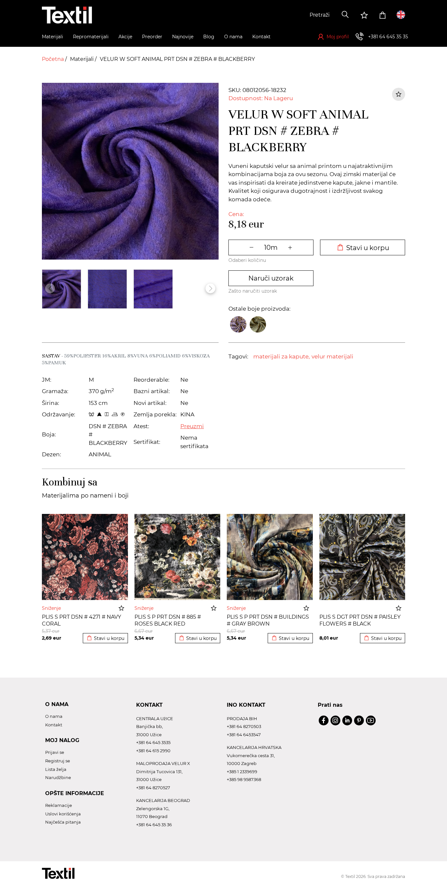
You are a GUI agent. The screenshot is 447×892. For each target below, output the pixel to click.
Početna (53, 59)
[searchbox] (288, 15)
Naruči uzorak (271, 278)
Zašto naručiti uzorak (252, 291)
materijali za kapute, (281, 356)
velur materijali (332, 356)
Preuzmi (192, 426)
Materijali (82, 59)
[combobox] (288, 15)
